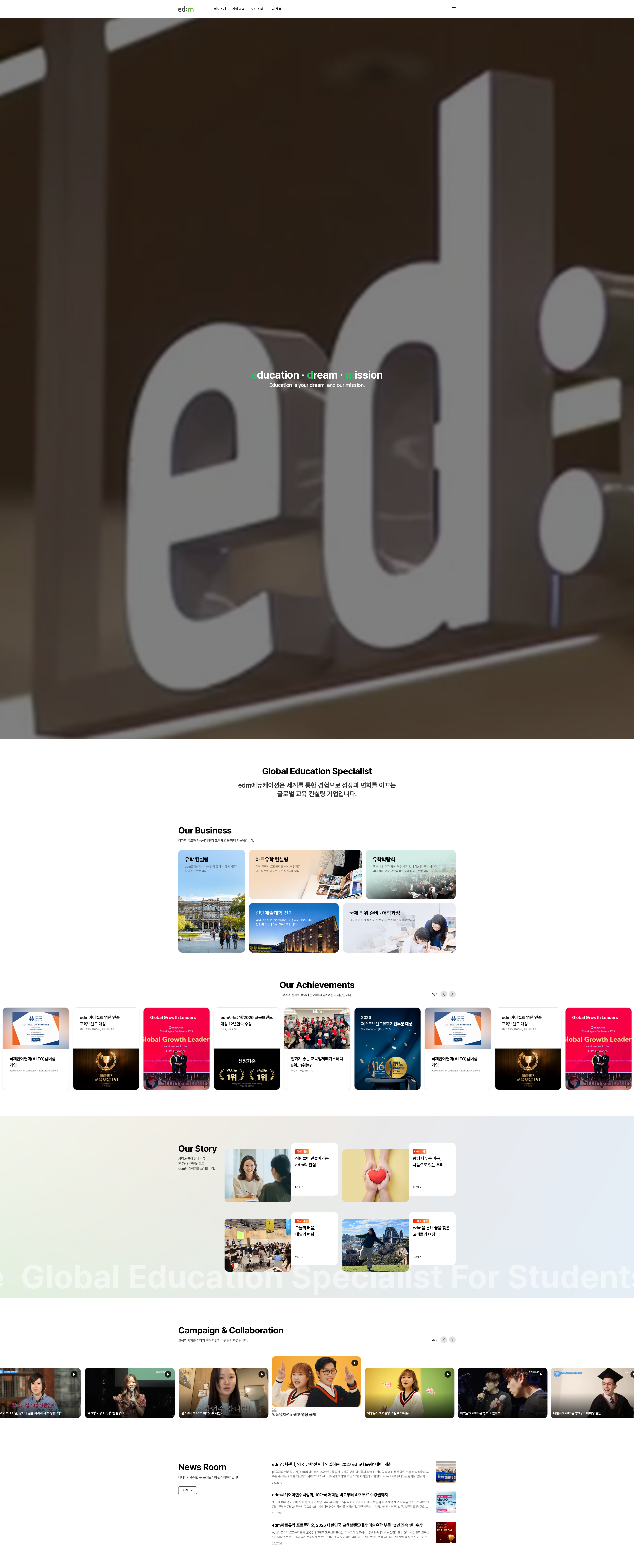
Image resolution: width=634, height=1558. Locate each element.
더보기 (185, 1490)
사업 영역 (238, 9)
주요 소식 (257, 9)
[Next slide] (452, 994)
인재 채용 (275, 9)
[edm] (186, 9)
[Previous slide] (443, 994)
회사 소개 (220, 9)
